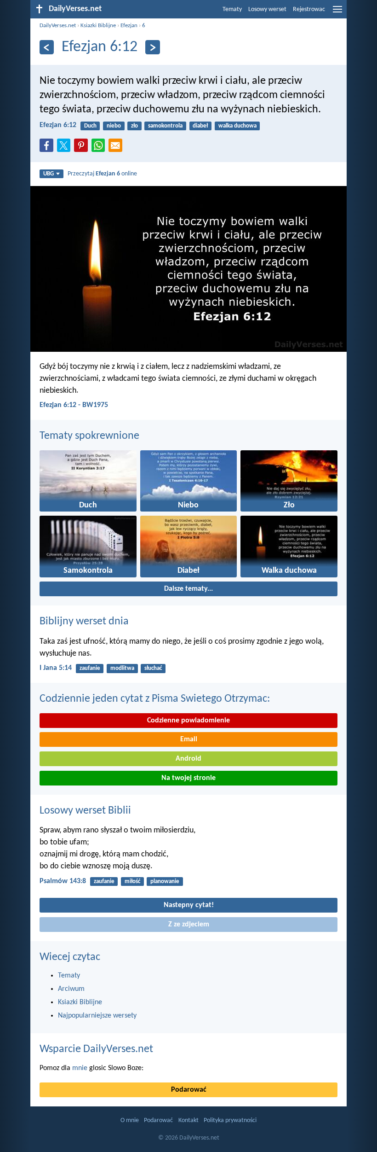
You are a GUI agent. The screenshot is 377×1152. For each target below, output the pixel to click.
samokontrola (165, 126)
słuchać (153, 668)
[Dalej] (152, 47)
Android (188, 758)
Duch (90, 126)
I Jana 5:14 (56, 668)
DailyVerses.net (58, 26)
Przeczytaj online (102, 173)
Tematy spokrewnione (89, 436)
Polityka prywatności (230, 1120)
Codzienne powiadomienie (188, 720)
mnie (79, 1068)
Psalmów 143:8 (63, 881)
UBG (48, 174)
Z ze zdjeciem (188, 924)
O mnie (129, 1120)
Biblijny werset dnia (84, 621)
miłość (132, 881)
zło (134, 126)
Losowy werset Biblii (85, 810)
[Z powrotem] (47, 47)
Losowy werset (267, 9)
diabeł (200, 126)
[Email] (117, 148)
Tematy (232, 9)
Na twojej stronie (188, 778)
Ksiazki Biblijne (98, 26)
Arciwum (71, 989)
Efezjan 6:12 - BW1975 (74, 405)
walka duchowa (237, 126)
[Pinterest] (82, 148)
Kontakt (188, 1120)
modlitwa (122, 668)
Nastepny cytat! (189, 905)
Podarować (188, 1090)
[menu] (337, 13)
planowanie (164, 881)
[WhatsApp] (100, 146)
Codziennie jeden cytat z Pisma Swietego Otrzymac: (155, 698)
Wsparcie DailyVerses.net (96, 1049)
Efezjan (128, 26)
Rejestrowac (309, 9)
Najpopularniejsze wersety (97, 1015)
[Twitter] (65, 148)
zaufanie (90, 668)
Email (188, 739)
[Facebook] (48, 148)
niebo (114, 126)
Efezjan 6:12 (58, 125)
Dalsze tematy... (188, 589)
